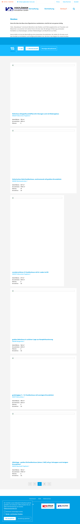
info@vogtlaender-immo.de (27, 2)
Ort (22, 48)
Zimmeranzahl (33, 48)
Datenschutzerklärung (10, 508)
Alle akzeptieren (9, 518)
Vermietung (49, 9)
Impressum (32, 498)
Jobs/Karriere (67, 2)
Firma (58, 2)
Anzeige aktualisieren (49, 48)
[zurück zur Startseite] (17, 10)
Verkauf (63, 9)
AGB (39, 498)
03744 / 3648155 (8, 2)
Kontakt (76, 2)
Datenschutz (47, 498)
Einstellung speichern (24, 518)
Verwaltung (33, 9)
